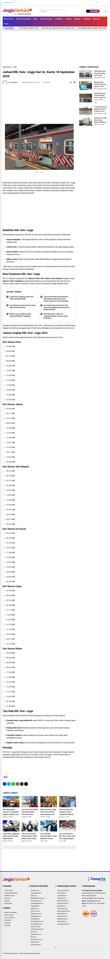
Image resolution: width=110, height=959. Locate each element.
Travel (6, 24)
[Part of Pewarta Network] (97, 881)
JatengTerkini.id (62, 895)
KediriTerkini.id (61, 921)
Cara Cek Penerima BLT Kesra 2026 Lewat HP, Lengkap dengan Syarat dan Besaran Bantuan (57, 307)
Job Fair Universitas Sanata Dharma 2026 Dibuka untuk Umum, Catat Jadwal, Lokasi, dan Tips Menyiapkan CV (56, 299)
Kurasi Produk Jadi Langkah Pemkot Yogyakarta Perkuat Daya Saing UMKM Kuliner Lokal (66, 812)
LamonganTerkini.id (63, 924)
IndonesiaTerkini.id (63, 890)
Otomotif (96, 19)
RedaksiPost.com (36, 913)
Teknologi (86, 19)
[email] (22, 784)
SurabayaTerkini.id (62, 903)
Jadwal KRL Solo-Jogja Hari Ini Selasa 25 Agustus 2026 (43, 28)
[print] (17, 784)
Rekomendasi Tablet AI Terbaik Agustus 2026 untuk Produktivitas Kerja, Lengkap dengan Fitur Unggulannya (100, 84)
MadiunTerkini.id (62, 913)
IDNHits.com (35, 908)
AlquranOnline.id (36, 944)
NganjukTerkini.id (62, 919)
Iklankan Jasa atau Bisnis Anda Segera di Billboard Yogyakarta (20, 315)
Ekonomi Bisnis (9, 915)
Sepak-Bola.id (35, 942)
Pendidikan (59, 19)
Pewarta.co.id (35, 890)
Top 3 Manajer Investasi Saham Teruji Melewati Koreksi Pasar (22, 306)
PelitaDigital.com (36, 916)
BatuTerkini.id (61, 906)
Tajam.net (34, 895)
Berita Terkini (8, 19)
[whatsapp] (13, 784)
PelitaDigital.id (35, 919)
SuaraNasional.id (36, 893)
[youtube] (103, 2)
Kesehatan (7, 923)
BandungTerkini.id (62, 901)
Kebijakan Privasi (9, 895)
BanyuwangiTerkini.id (63, 911)
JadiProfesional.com (37, 929)
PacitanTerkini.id (62, 916)
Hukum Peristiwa (46, 19)
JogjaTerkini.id (7, 67)
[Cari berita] (63, 11)
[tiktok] (106, 2)
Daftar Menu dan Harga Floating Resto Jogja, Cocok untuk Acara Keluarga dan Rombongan (100, 95)
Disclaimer (7, 898)
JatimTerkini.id (61, 893)
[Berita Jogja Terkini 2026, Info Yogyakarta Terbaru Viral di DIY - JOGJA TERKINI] (17, 14)
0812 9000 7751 (90, 903)
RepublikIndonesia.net (37, 898)
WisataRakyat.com (36, 924)
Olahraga (77, 19)
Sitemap (6, 901)
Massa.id (33, 937)
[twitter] (96, 2)
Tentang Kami (8, 890)
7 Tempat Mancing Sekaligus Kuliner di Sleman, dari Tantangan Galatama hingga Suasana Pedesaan (100, 109)
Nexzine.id (34, 932)
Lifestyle (68, 19)
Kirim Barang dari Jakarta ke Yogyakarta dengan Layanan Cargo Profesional (56, 316)
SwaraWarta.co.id (36, 901)
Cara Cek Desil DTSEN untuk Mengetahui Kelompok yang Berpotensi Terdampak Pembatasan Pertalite (30, 812)
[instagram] (99, 2)
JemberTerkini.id (62, 908)
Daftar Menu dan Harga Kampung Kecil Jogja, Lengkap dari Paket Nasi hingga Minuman (100, 73)
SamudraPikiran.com (37, 921)
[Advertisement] (55, 47)
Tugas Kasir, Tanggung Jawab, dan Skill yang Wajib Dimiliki (21, 298)
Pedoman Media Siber (11, 893)
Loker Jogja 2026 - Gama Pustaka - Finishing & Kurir (78, 28)
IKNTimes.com (35, 911)
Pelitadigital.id (35, 906)
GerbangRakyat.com (37, 903)
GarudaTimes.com (36, 939)
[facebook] (93, 2)
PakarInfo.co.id (35, 926)
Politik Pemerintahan (23, 19)
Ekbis (35, 19)
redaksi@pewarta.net (94, 901)
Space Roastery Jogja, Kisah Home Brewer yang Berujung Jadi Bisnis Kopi (48, 812)
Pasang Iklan (8, 903)
